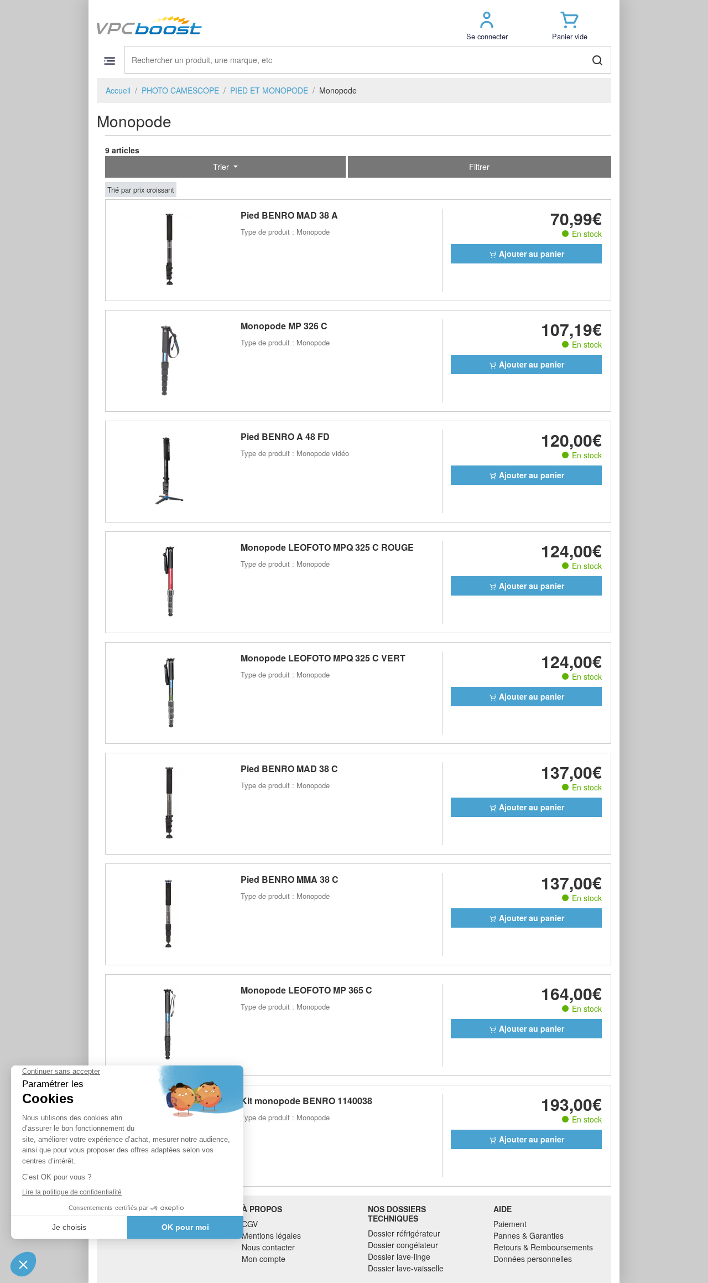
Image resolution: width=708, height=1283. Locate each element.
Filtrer (479, 166)
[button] (486, 25)
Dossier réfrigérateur (404, 1233)
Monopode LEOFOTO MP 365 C (306, 990)
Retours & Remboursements (543, 1247)
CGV (250, 1223)
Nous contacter (268, 1247)
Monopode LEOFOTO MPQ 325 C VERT (323, 657)
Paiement (510, 1223)
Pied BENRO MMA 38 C (290, 879)
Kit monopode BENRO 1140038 (306, 1100)
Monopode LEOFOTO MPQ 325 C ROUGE (327, 547)
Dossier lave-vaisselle (406, 1268)
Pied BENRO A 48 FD (285, 436)
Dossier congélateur (403, 1244)
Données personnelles (532, 1258)
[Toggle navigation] (109, 60)
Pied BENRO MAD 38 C (289, 768)
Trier (222, 166)
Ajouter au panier (530, 253)
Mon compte (263, 1258)
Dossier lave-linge (399, 1256)
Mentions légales (271, 1235)
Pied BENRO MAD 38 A (289, 215)
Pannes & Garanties (528, 1235)
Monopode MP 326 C (284, 325)
